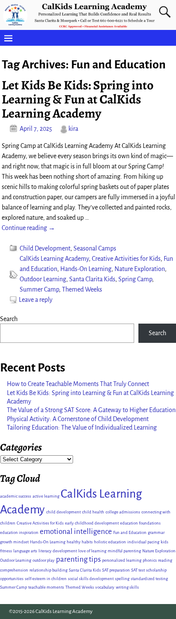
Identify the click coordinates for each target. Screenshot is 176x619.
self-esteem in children (46, 578)
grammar (156, 532)
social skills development (91, 578)
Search (9, 318)
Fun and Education (130, 532)
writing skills (127, 587)
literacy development (57, 550)
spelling (122, 578)
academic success (15, 496)
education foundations (140, 523)
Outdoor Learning (43, 279)
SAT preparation (116, 570)
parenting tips (78, 559)
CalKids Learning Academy (54, 258)
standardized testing (149, 578)
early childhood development (92, 523)
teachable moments (46, 587)
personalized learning (121, 560)
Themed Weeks (82, 289)
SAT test (138, 570)
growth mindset (14, 541)
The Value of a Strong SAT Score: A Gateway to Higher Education (91, 410)
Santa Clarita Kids (92, 279)
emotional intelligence (76, 532)
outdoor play (43, 560)
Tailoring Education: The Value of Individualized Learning (82, 427)
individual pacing (143, 541)
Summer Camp (39, 289)
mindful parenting (124, 550)
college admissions (123, 512)
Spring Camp (135, 279)
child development (63, 512)
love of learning (92, 550)
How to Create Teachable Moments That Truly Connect (78, 383)
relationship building (48, 570)
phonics (150, 560)
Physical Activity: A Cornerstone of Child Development (78, 419)
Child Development (45, 248)
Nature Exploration (139, 268)
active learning (45, 496)
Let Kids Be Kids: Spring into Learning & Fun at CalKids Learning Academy (77, 99)
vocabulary (104, 587)
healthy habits (80, 541)
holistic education (110, 541)
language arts (25, 550)
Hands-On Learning (85, 268)
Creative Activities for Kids (126, 258)
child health (93, 512)
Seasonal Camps (94, 248)
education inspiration (19, 532)
